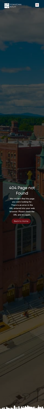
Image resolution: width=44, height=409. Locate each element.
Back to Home (21, 221)
